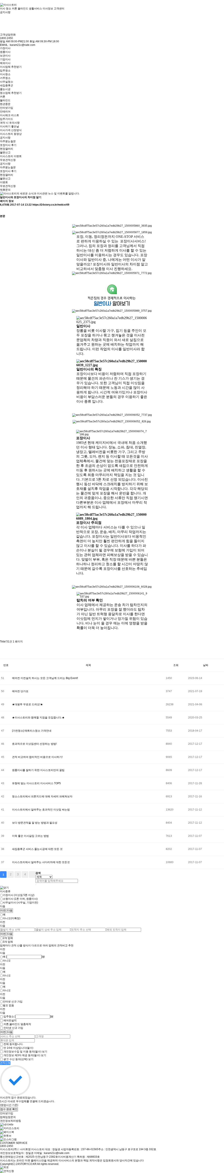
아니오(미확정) (11, 918)
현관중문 (5, 104)
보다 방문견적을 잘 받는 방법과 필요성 (34, 822)
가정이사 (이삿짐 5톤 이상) (18, 895)
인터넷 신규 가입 (13, 1001)
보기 (44, 1051)
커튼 (2, 96)
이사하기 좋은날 (9, 126)
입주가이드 (6, 119)
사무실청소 (6, 81)
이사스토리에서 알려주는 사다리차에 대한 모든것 (41, 862)
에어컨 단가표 (20, 691)
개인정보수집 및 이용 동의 (22, 1051)
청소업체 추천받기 (11, 92)
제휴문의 (5, 189)
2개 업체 (8, 938)
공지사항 (5, 137)
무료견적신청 (8, 160)
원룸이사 (5, 51)
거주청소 (5, 78)
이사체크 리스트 (9, 115)
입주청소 (5, 70)
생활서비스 (35, 8)
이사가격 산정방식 (11, 130)
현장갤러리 (6, 148)
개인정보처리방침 (10, 1120)
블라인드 (5, 100)
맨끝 (32, 874)
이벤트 (4, 182)
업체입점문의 (8, 1117)
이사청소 (5, 74)
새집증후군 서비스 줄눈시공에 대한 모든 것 (37, 849)
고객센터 (59, 8)
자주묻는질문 (8, 141)
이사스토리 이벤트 (11, 156)
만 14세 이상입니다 (18, 1047)
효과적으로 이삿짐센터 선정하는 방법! (34, 743)
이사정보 (48, 8)
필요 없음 (8, 1005)
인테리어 (5, 111)
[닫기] (35, 884)
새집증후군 (6, 85)
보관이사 (5, 55)
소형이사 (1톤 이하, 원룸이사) (20, 898)
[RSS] (2, 647)
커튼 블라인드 (20, 8)
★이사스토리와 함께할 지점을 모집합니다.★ (38, 717)
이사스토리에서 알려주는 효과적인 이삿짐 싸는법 (41, 809)
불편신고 (5, 152)
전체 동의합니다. (13, 1044)
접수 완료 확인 (9, 1109)
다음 (9, 910)
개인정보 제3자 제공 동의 (22, 1055)
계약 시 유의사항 (10, 122)
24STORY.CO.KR (26, 1164)
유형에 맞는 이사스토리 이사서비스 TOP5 (36, 783)
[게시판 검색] (2, 655)
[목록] (2, 210)
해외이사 (5, 63)
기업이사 (5, 59)
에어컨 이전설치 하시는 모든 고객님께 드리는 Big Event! (45, 678)
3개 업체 (8, 941)
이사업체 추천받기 (11, 66)
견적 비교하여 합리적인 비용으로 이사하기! (37, 757)
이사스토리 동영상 (11, 133)
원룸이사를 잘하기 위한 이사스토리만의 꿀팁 (38, 770)
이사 (2, 8)
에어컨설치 (10, 1020)
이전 (3, 910)
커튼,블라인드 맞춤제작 (17, 1024)
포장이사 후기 (8, 145)
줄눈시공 (5, 89)
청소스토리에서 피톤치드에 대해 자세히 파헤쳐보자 (42, 796)
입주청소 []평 (28, 1016)
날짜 (205, 665)
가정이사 (5, 48)
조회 (175, 665)
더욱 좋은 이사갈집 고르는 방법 (30, 835)
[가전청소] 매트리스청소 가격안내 (31, 730)
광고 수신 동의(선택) (16, 1059)
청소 (8, 8)
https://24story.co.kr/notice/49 (50, 204)
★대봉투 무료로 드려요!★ (27, 704)
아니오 (7, 960)
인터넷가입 (6, 107)
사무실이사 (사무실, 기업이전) (20, 902)
